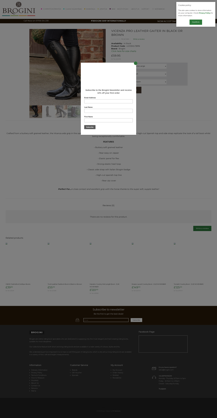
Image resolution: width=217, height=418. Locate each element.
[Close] (135, 63)
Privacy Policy (204, 13)
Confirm (195, 22)
